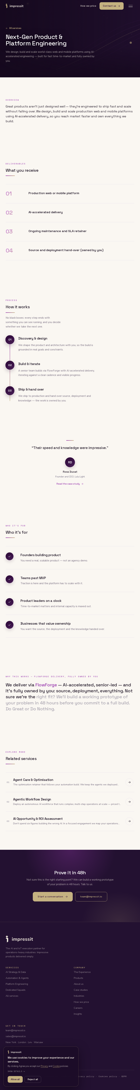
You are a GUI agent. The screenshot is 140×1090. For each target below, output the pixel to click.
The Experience (82, 972)
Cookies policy (108, 1076)
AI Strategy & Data (16, 972)
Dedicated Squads (15, 990)
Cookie (56, 1066)
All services (15, 28)
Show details (15, 1071)
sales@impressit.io (16, 1036)
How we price (88, 5)
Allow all (15, 1079)
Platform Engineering (17, 984)
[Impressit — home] (14, 6)
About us (78, 984)
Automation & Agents (17, 978)
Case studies (81, 990)
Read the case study (68, 483)
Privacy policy (85, 1076)
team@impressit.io (91, 896)
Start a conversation (50, 896)
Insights (78, 1014)
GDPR (124, 1076)
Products (78, 978)
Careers (78, 1008)
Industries (79, 996)
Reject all (33, 1079)
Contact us (109, 5)
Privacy (44, 1066)
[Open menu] (130, 6)
